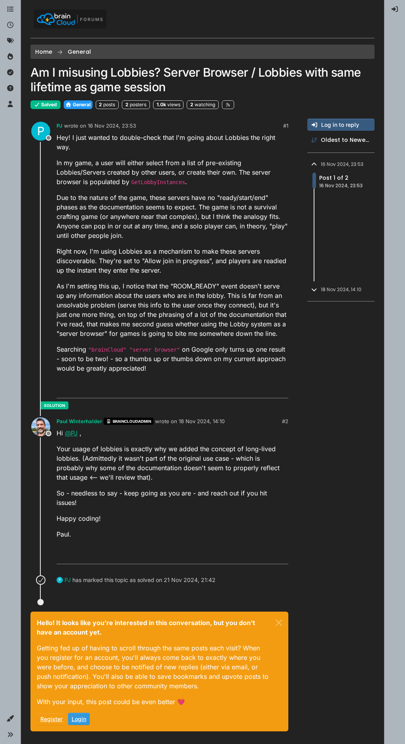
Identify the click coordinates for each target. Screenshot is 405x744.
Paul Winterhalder (79, 421)
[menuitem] (395, 9)
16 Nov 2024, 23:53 (112, 125)
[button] (10, 718)
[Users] (10, 104)
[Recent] (10, 25)
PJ (59, 125)
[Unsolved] (10, 88)
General (81, 104)
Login (79, 719)
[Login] (395, 9)
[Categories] (10, 9)
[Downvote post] (281, 388)
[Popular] (10, 57)
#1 (285, 125)
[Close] (278, 623)
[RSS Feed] (228, 104)
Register (51, 719)
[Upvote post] (253, 388)
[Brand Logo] (70, 18)
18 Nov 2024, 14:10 (202, 421)
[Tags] (10, 41)
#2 (285, 421)
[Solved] (10, 72)
